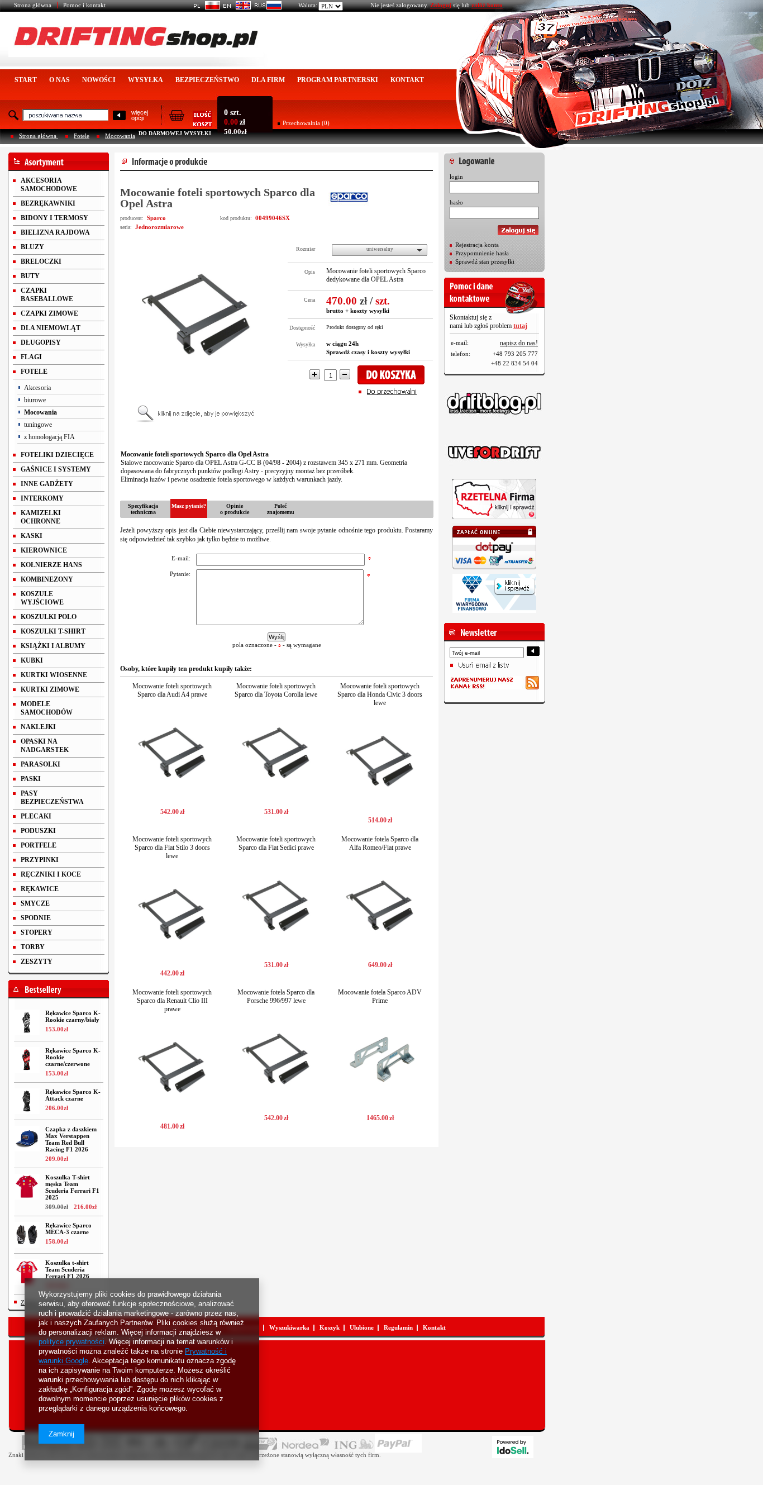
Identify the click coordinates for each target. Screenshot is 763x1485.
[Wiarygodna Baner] (494, 593)
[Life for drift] (494, 452)
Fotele (81, 135)
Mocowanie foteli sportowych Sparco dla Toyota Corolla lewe (276, 690)
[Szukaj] (119, 116)
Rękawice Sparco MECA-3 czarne (68, 1228)
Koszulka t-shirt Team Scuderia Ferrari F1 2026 (67, 1269)
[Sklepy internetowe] (512, 1447)
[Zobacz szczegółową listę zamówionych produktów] (190, 123)
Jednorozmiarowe (159, 226)
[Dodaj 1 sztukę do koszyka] (394, 374)
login (456, 176)
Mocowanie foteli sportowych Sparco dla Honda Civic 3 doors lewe (379, 694)
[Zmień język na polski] (204, 7)
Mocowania (120, 135)
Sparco (156, 218)
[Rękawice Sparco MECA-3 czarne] (27, 1235)
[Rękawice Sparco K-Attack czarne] (27, 1101)
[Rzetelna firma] (494, 498)
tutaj (520, 326)
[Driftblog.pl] (494, 403)
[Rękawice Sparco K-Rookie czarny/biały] (27, 1022)
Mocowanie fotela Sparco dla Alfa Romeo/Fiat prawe (379, 843)
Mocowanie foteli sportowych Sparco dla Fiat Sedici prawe (276, 843)
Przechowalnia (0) (306, 123)
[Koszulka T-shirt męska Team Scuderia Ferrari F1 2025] (27, 1187)
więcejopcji (139, 115)
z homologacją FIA (49, 437)
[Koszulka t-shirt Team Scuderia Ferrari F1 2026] (27, 1272)
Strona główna (32, 5)
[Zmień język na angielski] (235, 7)
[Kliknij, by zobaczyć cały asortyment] (58, 162)
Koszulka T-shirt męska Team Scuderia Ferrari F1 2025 (72, 1187)
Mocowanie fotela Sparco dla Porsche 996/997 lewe (275, 996)
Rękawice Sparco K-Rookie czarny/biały (73, 1016)
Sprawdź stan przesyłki (484, 261)
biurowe (35, 400)
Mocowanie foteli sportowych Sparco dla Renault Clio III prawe (172, 1000)
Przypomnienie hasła (482, 253)
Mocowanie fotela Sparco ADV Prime (380, 996)
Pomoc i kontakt (84, 5)
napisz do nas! (519, 343)
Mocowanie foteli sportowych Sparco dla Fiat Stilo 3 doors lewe (172, 847)
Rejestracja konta (477, 244)
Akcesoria (37, 388)
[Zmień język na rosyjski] (266, 7)
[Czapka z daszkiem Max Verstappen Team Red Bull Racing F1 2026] (27, 1138)
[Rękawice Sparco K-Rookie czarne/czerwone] (27, 1060)
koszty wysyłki (369, 310)
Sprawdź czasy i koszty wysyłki (368, 352)
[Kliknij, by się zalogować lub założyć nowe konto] (494, 158)
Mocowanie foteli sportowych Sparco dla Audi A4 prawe (172, 690)
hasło (456, 202)
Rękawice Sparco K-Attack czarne (73, 1095)
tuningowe (38, 425)
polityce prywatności (71, 1342)
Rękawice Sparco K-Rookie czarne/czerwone (73, 1057)
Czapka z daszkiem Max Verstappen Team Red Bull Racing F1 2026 (71, 1139)
